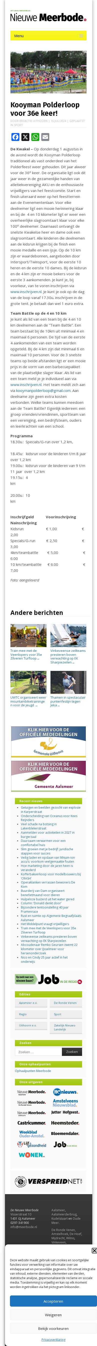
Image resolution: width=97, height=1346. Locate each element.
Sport (18, 125)
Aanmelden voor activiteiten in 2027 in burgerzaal (48, 834)
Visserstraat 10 (20, 1214)
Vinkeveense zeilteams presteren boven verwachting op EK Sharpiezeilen (68, 656)
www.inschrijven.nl (26, 291)
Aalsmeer (58, 1210)
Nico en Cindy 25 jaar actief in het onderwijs (44, 959)
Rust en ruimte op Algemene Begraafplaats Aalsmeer (51, 918)
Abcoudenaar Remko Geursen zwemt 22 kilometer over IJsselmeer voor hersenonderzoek (49, 949)
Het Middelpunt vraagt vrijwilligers (45, 924)
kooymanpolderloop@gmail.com (43, 390)
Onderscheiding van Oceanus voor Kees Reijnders (49, 818)
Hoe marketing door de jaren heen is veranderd (47, 868)
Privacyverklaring (53, 1340)
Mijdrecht (58, 1238)
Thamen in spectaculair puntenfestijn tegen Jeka (68, 701)
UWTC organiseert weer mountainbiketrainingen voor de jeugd (28, 701)
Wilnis (70, 1238)
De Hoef (75, 1234)
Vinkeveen (58, 1242)
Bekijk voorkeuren (53, 1328)
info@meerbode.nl (23, 1227)
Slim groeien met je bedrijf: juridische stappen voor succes (47, 851)
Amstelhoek (59, 1234)
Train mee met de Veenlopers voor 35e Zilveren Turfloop (26, 654)
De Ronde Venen (65, 1003)
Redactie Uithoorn (33, 121)
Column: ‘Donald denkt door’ (41, 903)
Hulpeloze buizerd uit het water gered (47, 899)
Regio (23, 1014)
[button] (94, 1250)
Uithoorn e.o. (28, 1025)
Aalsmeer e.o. (28, 1003)
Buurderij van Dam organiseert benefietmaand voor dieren (42, 893)
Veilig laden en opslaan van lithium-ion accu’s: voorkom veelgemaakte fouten (48, 859)
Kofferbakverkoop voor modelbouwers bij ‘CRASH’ (51, 876)
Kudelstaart (59, 1218)
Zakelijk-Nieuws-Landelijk (65, 1027)
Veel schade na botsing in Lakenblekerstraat (39, 826)
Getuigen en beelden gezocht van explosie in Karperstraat (51, 809)
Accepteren (53, 1301)
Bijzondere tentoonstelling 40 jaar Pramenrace (45, 909)
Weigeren (53, 1314)
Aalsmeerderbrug (64, 1214)
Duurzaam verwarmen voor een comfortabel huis (43, 843)
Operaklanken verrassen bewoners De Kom (48, 884)
